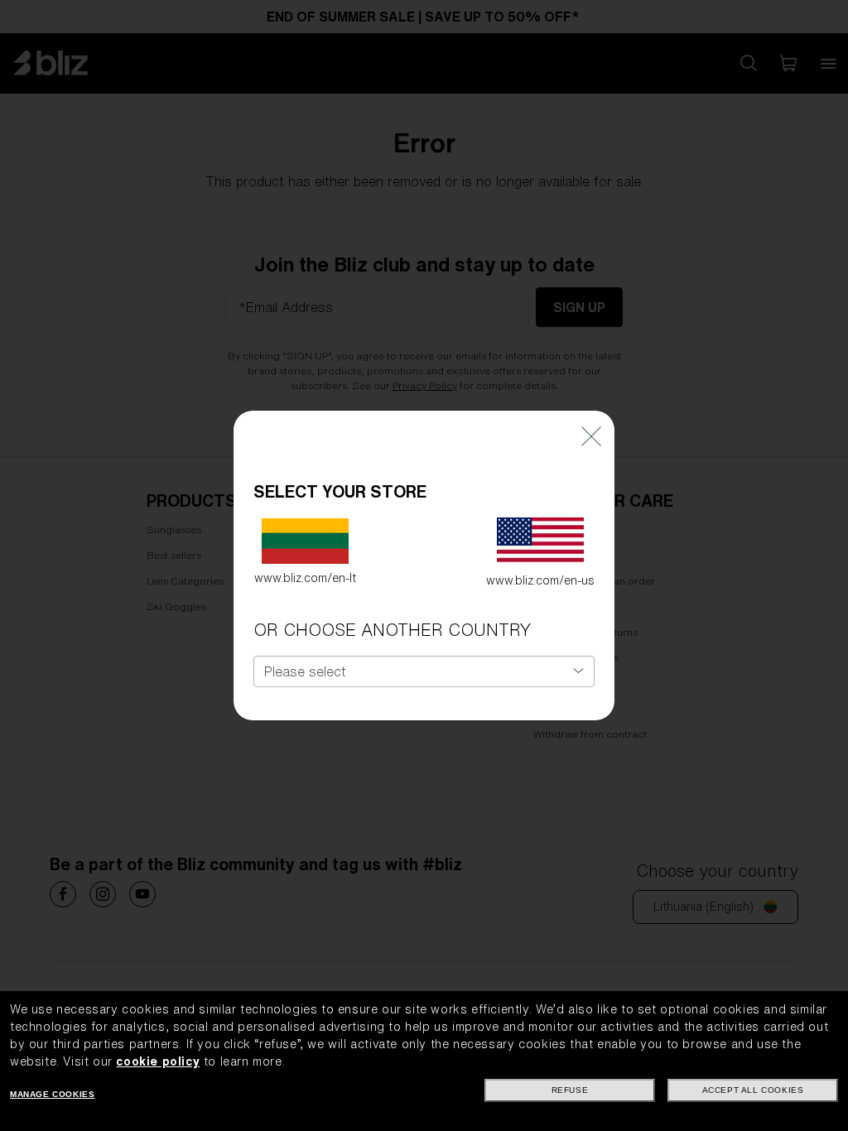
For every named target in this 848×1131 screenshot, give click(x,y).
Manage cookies (52, 1094)
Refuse (570, 1090)
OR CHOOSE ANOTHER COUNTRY (392, 629)
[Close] (591, 435)
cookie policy (158, 1061)
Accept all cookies (753, 1090)
